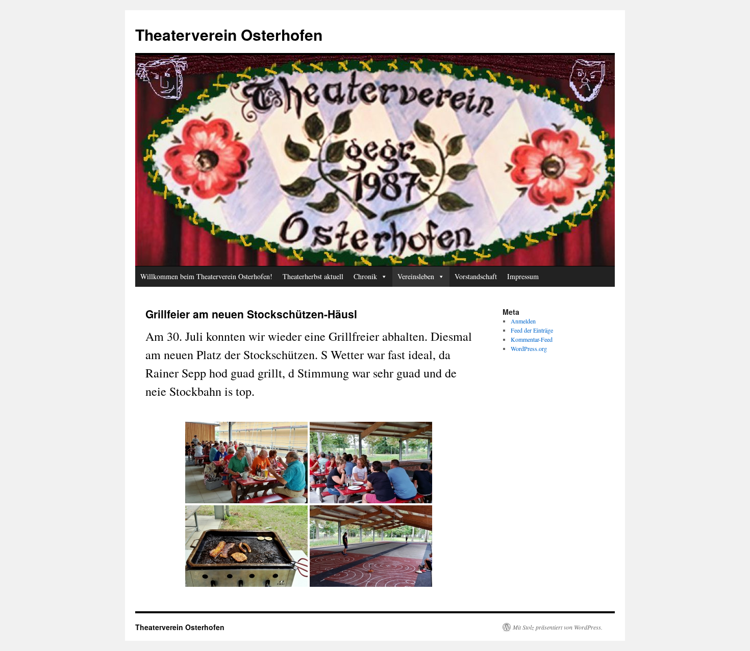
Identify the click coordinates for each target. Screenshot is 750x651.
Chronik (365, 276)
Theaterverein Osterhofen (228, 34)
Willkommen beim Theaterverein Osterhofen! (206, 276)
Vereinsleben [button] (415, 276)
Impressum (523, 276)
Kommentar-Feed (532, 339)
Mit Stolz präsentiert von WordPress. (558, 627)
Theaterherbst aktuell (313, 276)
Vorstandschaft (476, 276)
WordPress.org (529, 348)
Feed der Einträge (532, 330)
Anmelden (523, 321)
